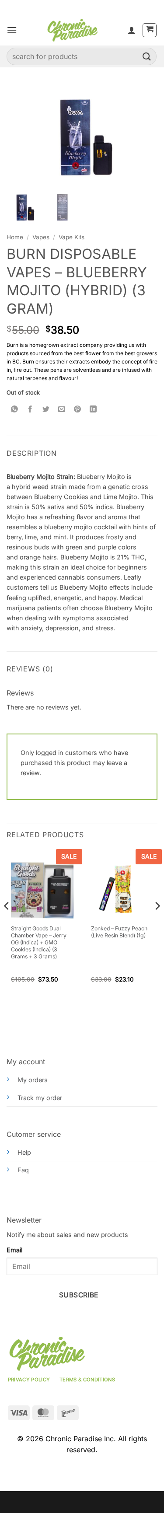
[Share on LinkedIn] (93, 409)
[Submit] (147, 56)
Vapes (40, 237)
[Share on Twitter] (46, 409)
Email (14, 1250)
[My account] (131, 30)
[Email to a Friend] (62, 409)
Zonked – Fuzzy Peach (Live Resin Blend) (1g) (119, 932)
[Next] (157, 923)
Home (15, 237)
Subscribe (78, 1295)
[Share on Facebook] (30, 409)
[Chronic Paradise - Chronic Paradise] (72, 30)
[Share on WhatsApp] (14, 409)
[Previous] (7, 923)
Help (24, 1152)
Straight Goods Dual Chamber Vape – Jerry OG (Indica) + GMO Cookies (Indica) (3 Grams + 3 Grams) (38, 942)
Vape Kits (71, 237)
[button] (12, 30)
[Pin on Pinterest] (77, 409)
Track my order (39, 1097)
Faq (23, 1170)
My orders (32, 1079)
